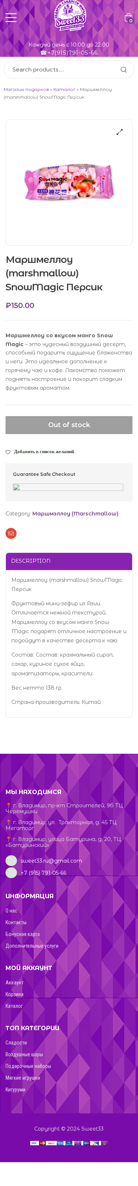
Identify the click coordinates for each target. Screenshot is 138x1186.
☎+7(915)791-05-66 (69, 52)
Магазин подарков (26, 89)
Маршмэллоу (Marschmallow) (75, 513)
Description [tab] (30, 561)
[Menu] (11, 17)
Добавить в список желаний (44, 451)
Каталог (64, 89)
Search (123, 69)
